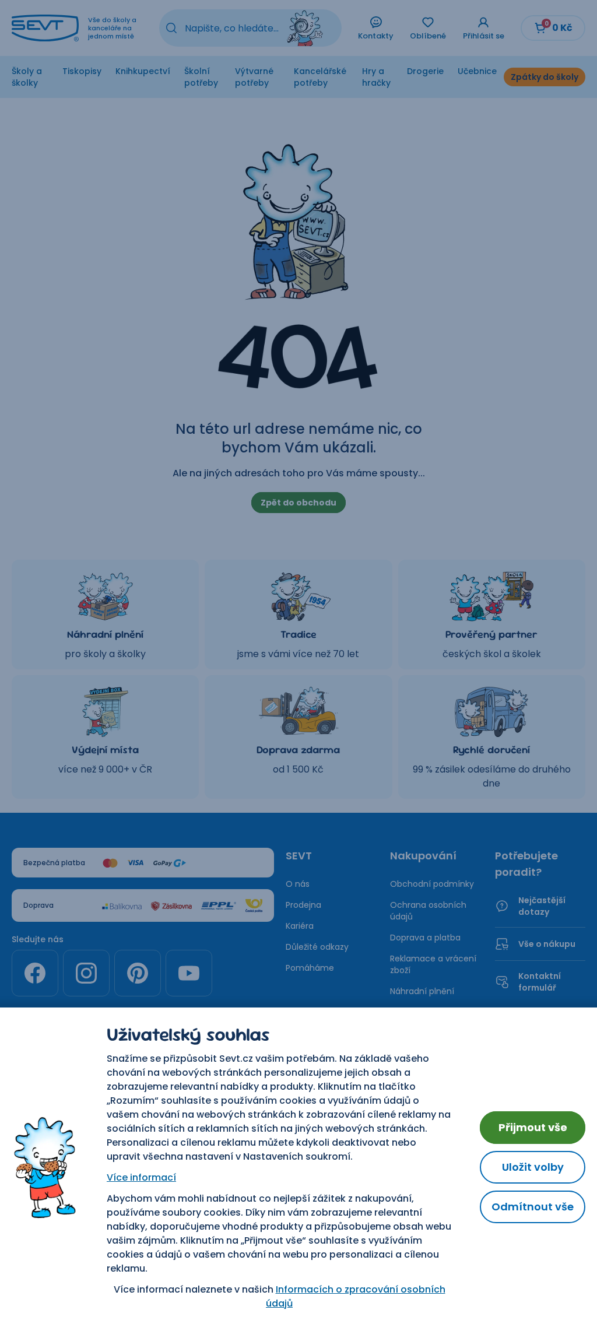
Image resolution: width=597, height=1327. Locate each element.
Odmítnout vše (532, 1206)
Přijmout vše (532, 1127)
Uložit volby (533, 1167)
